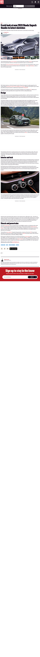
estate (27, 65)
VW (30, 232)
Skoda (30, 61)
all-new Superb (13, 61)
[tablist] (20, 57)
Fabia (26, 132)
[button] (20, 45)
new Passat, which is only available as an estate (15, 86)
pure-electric (9, 232)
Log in (35, 2)
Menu (38, 2)
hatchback (32, 65)
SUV (31, 89)
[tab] (4, 57)
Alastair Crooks (6, 32)
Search (32, 2)
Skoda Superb (7, 225)
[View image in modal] (2, 45)
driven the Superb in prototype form (13, 64)
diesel (24, 233)
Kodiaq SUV (26, 87)
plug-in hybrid (20, 238)
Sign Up (32, 277)
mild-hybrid (27, 236)
